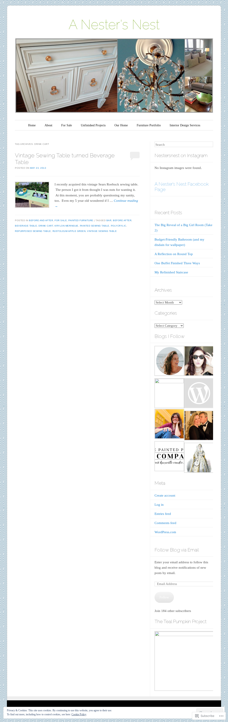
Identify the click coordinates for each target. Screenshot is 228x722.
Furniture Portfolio (149, 125)
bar (109, 220)
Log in (159, 504)
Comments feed (165, 523)
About (48, 125)
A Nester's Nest (114, 24)
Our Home (121, 125)
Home (32, 125)
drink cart (46, 226)
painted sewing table (94, 226)
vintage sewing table (102, 231)
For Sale (66, 125)
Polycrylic (118, 226)
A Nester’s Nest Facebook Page (182, 186)
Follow (164, 597)
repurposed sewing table (33, 231)
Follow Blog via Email (177, 550)
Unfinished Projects (93, 125)
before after (122, 220)
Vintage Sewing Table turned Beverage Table (65, 158)
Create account (165, 495)
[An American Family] (198, 394)
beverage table (26, 226)
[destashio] (198, 458)
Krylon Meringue (66, 226)
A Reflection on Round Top (174, 254)
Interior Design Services (185, 125)
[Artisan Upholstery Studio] (169, 424)
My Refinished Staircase (171, 272)
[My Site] (169, 361)
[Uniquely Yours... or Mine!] (198, 426)
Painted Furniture (80, 220)
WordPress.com (165, 532)
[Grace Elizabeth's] (169, 393)
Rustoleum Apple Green (69, 231)
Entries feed (163, 514)
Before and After (41, 220)
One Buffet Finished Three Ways (177, 263)
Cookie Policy (78, 714)
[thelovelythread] (198, 361)
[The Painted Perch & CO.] (169, 457)
